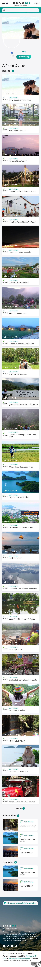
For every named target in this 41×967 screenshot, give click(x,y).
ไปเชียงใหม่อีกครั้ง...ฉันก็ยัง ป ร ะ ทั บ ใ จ (22, 191)
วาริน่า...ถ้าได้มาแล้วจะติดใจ (17, 130)
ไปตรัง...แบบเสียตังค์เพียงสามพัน (20, 100)
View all (19, 808)
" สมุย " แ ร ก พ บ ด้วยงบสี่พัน (19, 497)
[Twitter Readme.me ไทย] (8, 946)
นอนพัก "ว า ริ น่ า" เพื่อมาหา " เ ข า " (21, 528)
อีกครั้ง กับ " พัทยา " (15, 558)
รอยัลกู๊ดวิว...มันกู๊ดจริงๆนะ (17, 313)
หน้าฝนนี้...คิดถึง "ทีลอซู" (17, 741)
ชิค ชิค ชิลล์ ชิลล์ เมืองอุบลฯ (18, 374)
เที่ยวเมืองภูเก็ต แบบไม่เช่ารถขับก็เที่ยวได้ (22, 222)
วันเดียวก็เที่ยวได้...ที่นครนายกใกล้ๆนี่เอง (22, 619)
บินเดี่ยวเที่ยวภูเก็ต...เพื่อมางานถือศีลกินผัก (23, 589)
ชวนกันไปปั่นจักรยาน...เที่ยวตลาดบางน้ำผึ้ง (23, 680)
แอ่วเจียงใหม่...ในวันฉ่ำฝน (17, 710)
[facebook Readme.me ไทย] (4, 946)
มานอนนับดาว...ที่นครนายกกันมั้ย (20, 252)
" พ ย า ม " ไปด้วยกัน (27, 853)
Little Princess (13, 98)
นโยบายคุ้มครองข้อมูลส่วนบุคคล (19, 958)
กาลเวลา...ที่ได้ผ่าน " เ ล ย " (18, 161)
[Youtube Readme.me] (12, 946)
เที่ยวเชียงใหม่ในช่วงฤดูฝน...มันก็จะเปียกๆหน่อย (22, 436)
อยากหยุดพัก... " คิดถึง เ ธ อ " (19, 771)
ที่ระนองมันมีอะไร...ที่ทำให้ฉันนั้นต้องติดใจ (22, 802)
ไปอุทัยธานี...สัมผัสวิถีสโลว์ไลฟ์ (18, 283)
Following (25, 57)
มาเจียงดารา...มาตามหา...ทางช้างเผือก (21, 344)
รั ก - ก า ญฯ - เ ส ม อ (16, 649)
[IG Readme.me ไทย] (16, 946)
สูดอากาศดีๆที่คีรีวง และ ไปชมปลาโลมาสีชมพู (23, 404)
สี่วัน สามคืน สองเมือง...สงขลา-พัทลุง (21, 467)
